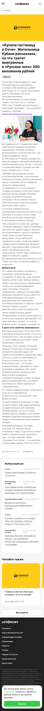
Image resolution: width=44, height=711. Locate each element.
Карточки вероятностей (12, 633)
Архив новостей (9, 659)
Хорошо (22, 704)
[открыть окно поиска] (40, 4)
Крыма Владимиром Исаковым (17, 114)
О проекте (6, 628)
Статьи (5, 650)
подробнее (9, 691)
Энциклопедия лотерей (12, 637)
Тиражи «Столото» (10, 654)
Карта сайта (7, 663)
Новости (6, 77)
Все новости (22, 612)
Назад (7, 10)
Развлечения (7, 641)
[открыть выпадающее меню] (3, 4)
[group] (21, 584)
